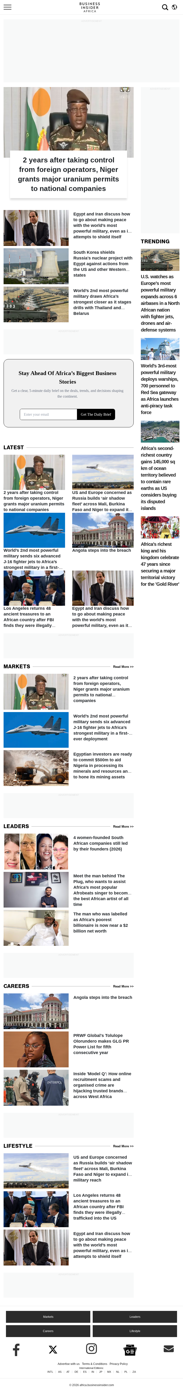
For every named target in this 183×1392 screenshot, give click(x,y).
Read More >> (123, 667)
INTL (50, 1372)
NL (117, 1372)
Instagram (91, 1349)
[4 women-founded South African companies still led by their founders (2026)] (69, 851)
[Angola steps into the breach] (103, 533)
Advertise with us (69, 1364)
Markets (48, 1317)
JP (100, 1372)
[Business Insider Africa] (91, 7)
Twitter (53, 1349)
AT (68, 1372)
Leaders (135, 1317)
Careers (48, 1331)
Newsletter (169, 1349)
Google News (130, 1349)
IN (93, 1372)
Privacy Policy (119, 1364)
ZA (134, 1372)
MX (109, 1372)
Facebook (14, 1349)
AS (59, 1372)
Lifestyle (135, 1331)
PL (125, 1372)
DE (76, 1372)
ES (84, 1372)
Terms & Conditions (94, 1364)
